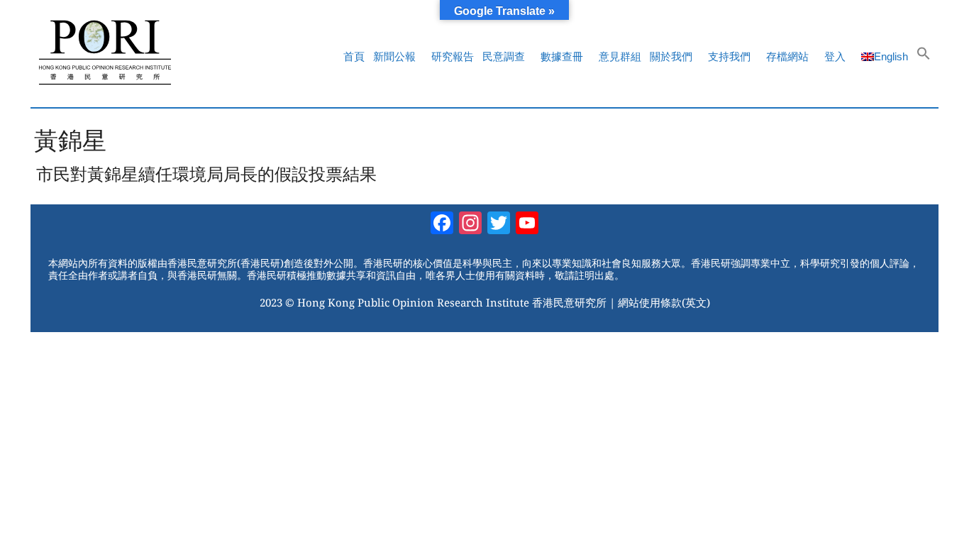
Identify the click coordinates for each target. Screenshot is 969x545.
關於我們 (671, 56)
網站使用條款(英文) (664, 302)
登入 (835, 56)
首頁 (354, 56)
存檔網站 (787, 56)
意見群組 (620, 56)
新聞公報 (394, 56)
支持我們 (729, 56)
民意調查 (503, 56)
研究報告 (452, 56)
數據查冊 (562, 56)
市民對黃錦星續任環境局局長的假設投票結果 (206, 174)
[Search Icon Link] (923, 57)
